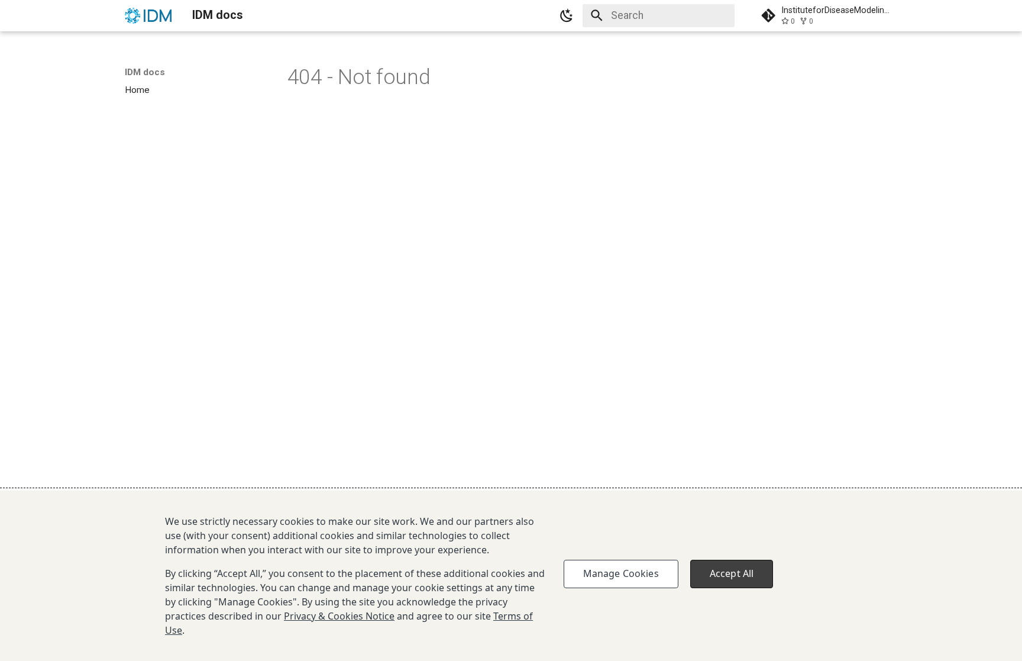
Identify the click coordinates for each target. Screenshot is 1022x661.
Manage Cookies (621, 573)
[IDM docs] (148, 15)
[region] (511, 576)
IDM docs (145, 72)
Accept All (732, 573)
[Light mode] (567, 15)
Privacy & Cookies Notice (339, 616)
